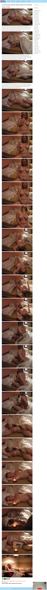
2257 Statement (32, 588)
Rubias (21, 581)
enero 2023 (36, 21)
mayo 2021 (36, 43)
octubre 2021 (36, 36)
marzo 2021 (36, 46)
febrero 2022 (36, 31)
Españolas (13, 1)
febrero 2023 (36, 20)
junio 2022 (36, 25)
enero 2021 (36, 49)
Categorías (29, 1)
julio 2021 (36, 41)
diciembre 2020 (37, 50)
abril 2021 (36, 45)
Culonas (4, 581)
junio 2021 (36, 42)
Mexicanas (18, 1)
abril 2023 (36, 17)
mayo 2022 (36, 27)
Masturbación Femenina (14, 581)
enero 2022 (36, 32)
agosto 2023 (36, 11)
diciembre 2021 (37, 34)
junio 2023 (36, 14)
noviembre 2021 (37, 35)
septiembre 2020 (37, 52)
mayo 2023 (36, 16)
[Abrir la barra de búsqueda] (45, 1)
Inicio (8, 1)
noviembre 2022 (37, 24)
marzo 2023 (36, 18)
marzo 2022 (36, 29)
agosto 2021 (36, 39)
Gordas (8, 581)
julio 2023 (36, 13)
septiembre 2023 (37, 10)
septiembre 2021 (37, 38)
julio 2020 (36, 53)
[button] (3, 579)
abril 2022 (36, 28)
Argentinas (23, 1)
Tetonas (24, 581)
